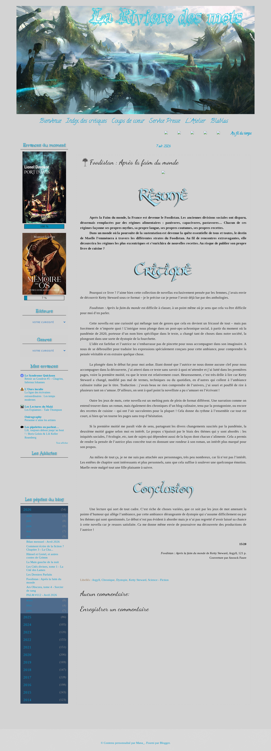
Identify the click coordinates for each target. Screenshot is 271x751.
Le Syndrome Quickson (40, 375)
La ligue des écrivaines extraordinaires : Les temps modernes (40, 396)
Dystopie (121, 579)
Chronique (108, 579)
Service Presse (164, 121)
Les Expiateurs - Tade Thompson (43, 409)
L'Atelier (195, 121)
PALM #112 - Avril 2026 (41, 595)
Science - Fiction (158, 579)
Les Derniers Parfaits (39, 574)
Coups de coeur (127, 121)
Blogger (165, 742)
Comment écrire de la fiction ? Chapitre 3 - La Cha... (45, 548)
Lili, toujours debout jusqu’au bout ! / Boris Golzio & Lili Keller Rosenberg (44, 434)
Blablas (219, 121)
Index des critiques (86, 121)
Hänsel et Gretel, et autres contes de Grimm (42, 556)
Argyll (96, 579)
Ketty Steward (137, 579)
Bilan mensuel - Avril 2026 (43, 541)
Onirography (33, 416)
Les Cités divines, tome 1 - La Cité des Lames (44, 568)
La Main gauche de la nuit (42, 562)
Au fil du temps (241, 133)
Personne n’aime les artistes (40, 420)
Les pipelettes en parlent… (42, 427)
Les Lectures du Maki (39, 406)
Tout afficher (62, 443)
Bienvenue (50, 121)
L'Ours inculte (34, 389)
